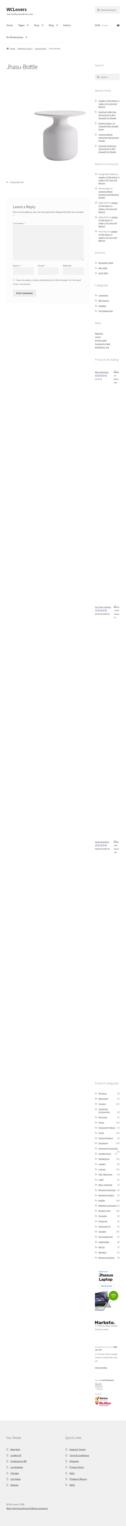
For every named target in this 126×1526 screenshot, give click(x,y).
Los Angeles (16, 1467)
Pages (21, 25)
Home (9, 25)
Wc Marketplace (14, 37)
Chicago (14, 1473)
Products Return (78, 1479)
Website (67, 265)
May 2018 (102, 268)
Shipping (74, 1461)
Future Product (105, 1138)
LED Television (105, 1174)
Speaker (102, 305)
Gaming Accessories (108, 1148)
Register (99, 333)
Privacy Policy (76, 1467)
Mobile (101, 1200)
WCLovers (16, 9)
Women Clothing (106, 1257)
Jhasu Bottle (40, 48)
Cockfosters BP (18, 1461)
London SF (15, 1455)
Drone (101, 1122)
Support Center (77, 1449)
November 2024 (105, 262)
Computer (103, 295)
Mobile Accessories (107, 1205)
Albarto (14, 1485)
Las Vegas (15, 1479)
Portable (102, 1216)
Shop (36, 25)
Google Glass (104, 1153)
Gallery (67, 25)
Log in (98, 336)
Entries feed (100, 340)
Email (42, 265)
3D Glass (102, 1093)
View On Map (101, 1367)
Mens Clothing (105, 1184)
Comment (19, 223)
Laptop (101, 1169)
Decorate (102, 1117)
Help (72, 1473)
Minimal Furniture (107, 1190)
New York (15, 1449)
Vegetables (103, 1242)
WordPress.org (102, 347)
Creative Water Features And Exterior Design (108, 137)
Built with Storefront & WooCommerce (27, 1508)
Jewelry (102, 1164)
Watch (101, 1247)
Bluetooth (103, 1098)
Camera (102, 1103)
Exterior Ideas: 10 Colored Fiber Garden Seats (108, 126)
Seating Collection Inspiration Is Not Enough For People (107, 115)
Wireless (102, 1252)
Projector (102, 1221)
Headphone (103, 1158)
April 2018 (103, 273)
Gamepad (103, 1143)
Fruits (101, 1133)
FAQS (72, 1485)
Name (17, 265)
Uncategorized (105, 311)
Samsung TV (104, 1226)
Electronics (103, 300)
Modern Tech (104, 1210)
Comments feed (102, 344)
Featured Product (106, 1127)
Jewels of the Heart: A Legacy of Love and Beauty (108, 103)
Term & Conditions (79, 1455)
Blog (51, 25)
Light (101, 1179)
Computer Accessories (104, 1111)
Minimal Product (25, 48)
